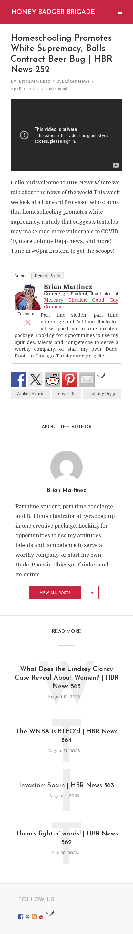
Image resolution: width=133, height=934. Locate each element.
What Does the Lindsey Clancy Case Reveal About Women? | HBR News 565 (66, 678)
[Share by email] (87, 379)
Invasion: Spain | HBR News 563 (66, 785)
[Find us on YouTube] (41, 916)
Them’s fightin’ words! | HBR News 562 (66, 838)
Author (20, 276)
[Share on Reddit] (52, 379)
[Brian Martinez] (28, 297)
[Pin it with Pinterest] (69, 379)
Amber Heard (30, 393)
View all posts (55, 593)
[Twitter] (28, 322)
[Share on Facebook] (18, 379)
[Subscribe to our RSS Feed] (34, 916)
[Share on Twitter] (35, 379)
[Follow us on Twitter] (27, 916)
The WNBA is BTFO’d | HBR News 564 (67, 736)
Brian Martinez (34, 81)
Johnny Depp (102, 393)
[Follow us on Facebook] (20, 916)
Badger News (76, 81)
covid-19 (66, 393)
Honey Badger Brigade (53, 12)
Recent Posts (47, 276)
